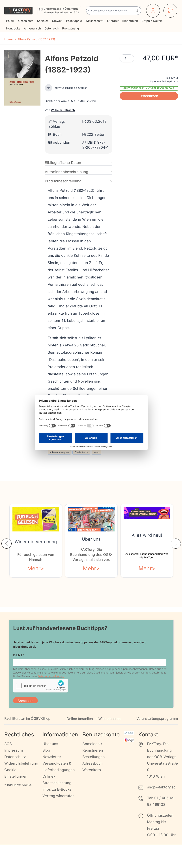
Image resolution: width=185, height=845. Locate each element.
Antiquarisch (32, 28)
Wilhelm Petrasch (63, 110)
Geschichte (25, 21)
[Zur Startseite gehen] (18, 10)
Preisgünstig (70, 28)
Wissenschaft (94, 21)
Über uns (91, 539)
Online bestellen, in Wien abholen (93, 723)
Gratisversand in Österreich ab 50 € (148, 88)
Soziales (42, 21)
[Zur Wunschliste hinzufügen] (48, 87)
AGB (8, 748)
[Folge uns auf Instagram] (129, 744)
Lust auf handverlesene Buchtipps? (60, 628)
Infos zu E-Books (56, 794)
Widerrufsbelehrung (21, 767)
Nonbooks (13, 28)
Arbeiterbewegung (59, 452)
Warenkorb (91, 774)
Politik (10, 21)
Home (8, 39)
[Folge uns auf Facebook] (129, 737)
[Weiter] (176, 543)
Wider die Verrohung (36, 541)
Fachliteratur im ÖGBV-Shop (27, 723)
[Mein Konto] (153, 11)
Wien (96, 452)
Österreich (51, 28)
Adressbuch (92, 767)
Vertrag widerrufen (58, 800)
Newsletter (51, 761)
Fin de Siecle (81, 452)
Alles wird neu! (147, 535)
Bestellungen (93, 761)
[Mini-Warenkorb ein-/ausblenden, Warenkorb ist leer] (170, 11)
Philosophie (74, 21)
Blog (46, 754)
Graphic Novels (151, 21)
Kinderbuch (130, 21)
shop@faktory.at (161, 791)
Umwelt (57, 21)
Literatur (113, 21)
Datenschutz (15, 761)
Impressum (13, 754)
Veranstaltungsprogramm (157, 723)
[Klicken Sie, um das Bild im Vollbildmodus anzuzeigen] (22, 78)
